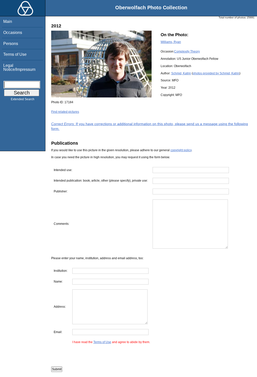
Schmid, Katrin (181, 73)
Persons (10, 43)
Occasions (12, 32)
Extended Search (22, 99)
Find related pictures (65, 112)
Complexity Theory (187, 51)
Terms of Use (15, 54)
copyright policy (180, 150)
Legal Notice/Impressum (19, 67)
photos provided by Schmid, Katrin (216, 73)
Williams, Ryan (171, 42)
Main (7, 21)
